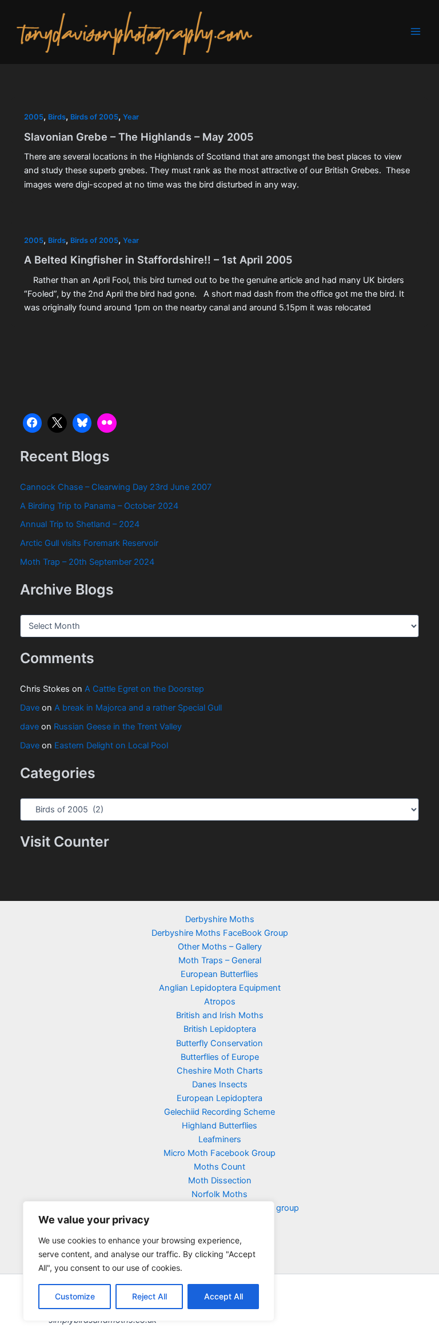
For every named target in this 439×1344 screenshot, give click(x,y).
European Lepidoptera (219, 1098)
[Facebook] (32, 423)
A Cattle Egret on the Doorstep (144, 689)
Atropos (220, 1001)
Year (131, 117)
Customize (75, 1296)
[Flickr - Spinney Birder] (106, 423)
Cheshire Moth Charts (220, 1071)
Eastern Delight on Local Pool (111, 745)
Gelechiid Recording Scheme (219, 1112)
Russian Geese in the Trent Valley (118, 726)
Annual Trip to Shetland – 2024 (79, 524)
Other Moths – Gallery (220, 947)
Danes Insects (220, 1084)
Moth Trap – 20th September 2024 (87, 562)
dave (29, 726)
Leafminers (219, 1139)
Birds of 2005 (94, 117)
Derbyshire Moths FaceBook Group (219, 933)
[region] (148, 1261)
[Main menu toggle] (416, 31)
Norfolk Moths (219, 1194)
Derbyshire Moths (219, 919)
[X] (57, 423)
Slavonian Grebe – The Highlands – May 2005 (139, 136)
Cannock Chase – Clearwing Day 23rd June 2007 (115, 487)
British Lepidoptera (219, 1029)
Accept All (223, 1296)
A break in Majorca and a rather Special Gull (138, 708)
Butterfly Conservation (219, 1043)
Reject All (149, 1296)
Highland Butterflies (219, 1125)
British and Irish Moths (220, 1015)
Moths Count (219, 1167)
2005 (33, 117)
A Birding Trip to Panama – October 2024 (99, 506)
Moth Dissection (220, 1180)
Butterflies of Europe (220, 1057)
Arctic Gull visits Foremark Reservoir (89, 543)
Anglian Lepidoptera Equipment (220, 988)
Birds (57, 117)
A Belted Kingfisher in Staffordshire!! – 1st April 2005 (158, 259)
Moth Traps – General (219, 960)
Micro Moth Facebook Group (219, 1153)
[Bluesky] (82, 423)
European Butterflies (219, 974)
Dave (29, 708)
